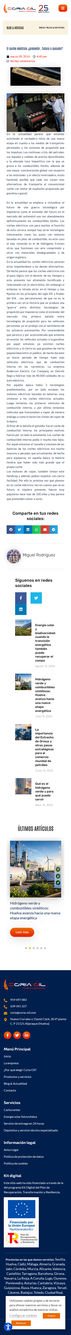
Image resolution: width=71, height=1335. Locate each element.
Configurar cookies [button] (23, 1315)
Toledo (39, 1292)
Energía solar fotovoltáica (20, 1116)
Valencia (59, 1269)
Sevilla (60, 1259)
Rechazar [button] (21, 1323)
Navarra (10, 1278)
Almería (45, 1264)
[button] (63, 8)
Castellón (13, 1273)
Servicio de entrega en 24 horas (24, 1123)
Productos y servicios (17, 1076)
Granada (58, 1264)
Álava (25, 1288)
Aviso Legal (11, 1149)
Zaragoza (49, 1288)
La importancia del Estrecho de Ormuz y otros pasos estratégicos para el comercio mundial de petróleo (44, 747)
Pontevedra (14, 1283)
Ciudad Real (54, 1292)
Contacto (10, 1090)
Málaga (32, 1264)
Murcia (32, 1269)
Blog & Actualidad (15, 1083)
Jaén (8, 1269)
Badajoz (27, 1292)
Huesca (35, 1288)
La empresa (11, 1063)
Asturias (30, 1283)
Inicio (7, 1056)
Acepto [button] (51, 1315)
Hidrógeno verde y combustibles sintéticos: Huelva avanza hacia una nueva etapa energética (45, 694)
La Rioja (23, 1278)
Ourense (60, 1278)
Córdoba (19, 1269)
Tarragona (29, 1273)
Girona (59, 1273)
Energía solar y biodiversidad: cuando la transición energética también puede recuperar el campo (45, 642)
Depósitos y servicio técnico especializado (31, 1130)
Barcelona (45, 1273)
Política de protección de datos (24, 1156)
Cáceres (14, 1292)
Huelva (11, 1264)
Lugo (48, 1278)
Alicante (45, 1269)
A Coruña (37, 1278)
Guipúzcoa (12, 1288)
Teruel (61, 1288)
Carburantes (12, 1110)
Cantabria (45, 1283)
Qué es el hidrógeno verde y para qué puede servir (44, 791)
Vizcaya (59, 1283)
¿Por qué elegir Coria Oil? (20, 1070)
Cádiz (22, 1264)
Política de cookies (16, 1163)
